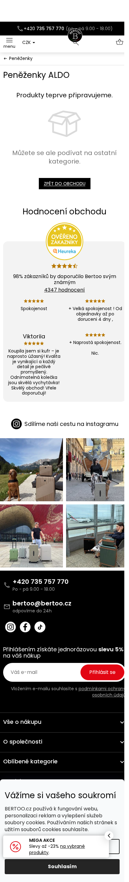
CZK (27, 42)
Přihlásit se (102, 672)
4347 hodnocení (64, 289)
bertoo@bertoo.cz (42, 603)
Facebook (25, 626)
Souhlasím (62, 866)
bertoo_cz (10, 626)
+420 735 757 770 (41, 581)
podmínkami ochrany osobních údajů (102, 692)
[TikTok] (39, 626)
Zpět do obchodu (64, 183)
